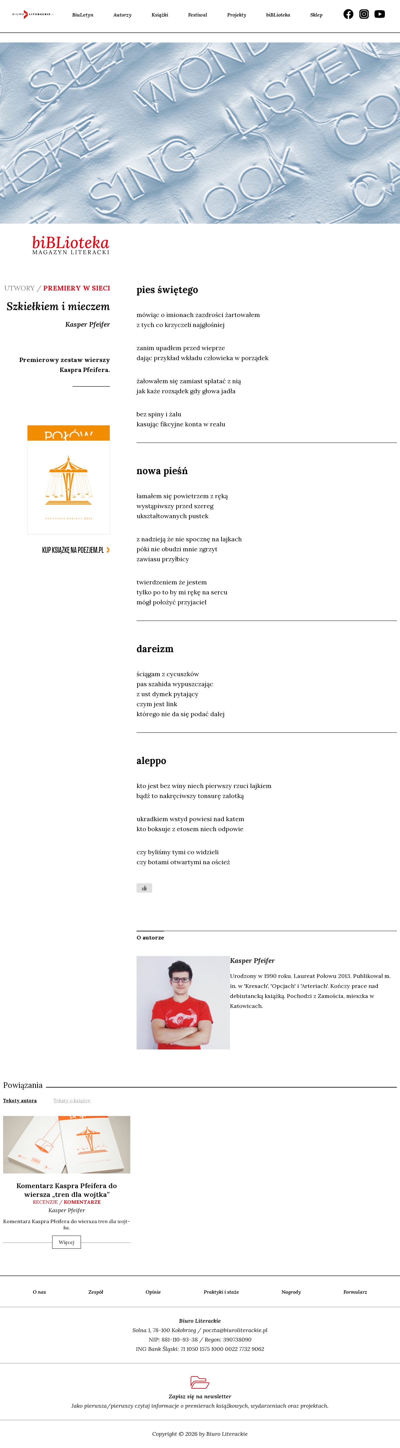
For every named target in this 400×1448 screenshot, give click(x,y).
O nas (39, 1292)
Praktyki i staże (221, 1292)
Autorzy (122, 15)
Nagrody (291, 1292)
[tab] (20, 1100)
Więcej (66, 1242)
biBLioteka (278, 15)
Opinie (153, 1292)
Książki (160, 15)
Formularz (355, 1292)
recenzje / (67, 1202)
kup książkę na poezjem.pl (73, 550)
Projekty (236, 15)
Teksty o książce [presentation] (72, 1100)
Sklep (316, 15)
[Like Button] (144, 888)
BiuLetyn (82, 15)
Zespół (95, 1292)
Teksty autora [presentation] (20, 1100)
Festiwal (197, 15)
